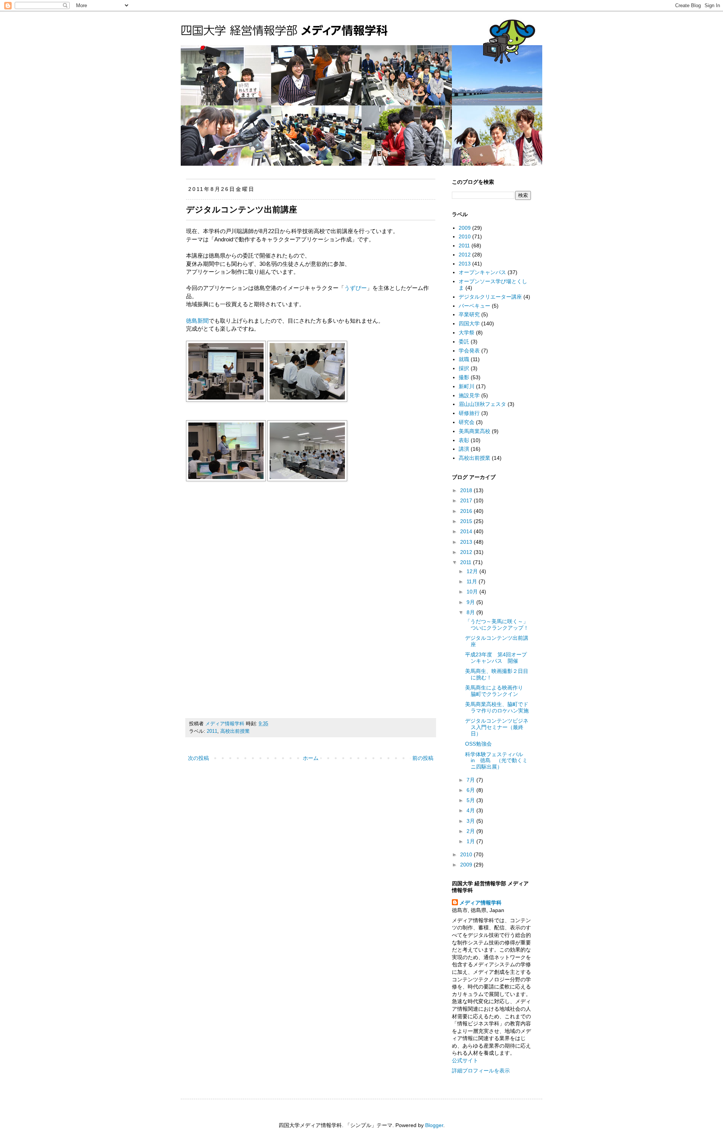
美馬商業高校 (474, 431)
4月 (471, 810)
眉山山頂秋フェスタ (482, 404)
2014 (467, 531)
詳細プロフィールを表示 (481, 1071)
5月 (471, 800)
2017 (467, 500)
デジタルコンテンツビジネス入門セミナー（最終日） (496, 727)
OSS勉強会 (478, 744)
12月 (473, 571)
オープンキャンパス (482, 272)
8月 (471, 612)
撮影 (464, 377)
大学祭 (466, 332)
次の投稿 (198, 758)
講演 (464, 449)
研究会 (466, 422)
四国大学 (469, 323)
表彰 (464, 440)
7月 (471, 780)
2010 (465, 236)
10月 (473, 592)
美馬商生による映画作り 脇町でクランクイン (496, 691)
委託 (464, 342)
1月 (471, 841)
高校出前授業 (235, 731)
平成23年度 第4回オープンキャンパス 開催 (496, 657)
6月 (471, 790)
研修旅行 (469, 413)
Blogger (434, 1125)
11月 (473, 581)
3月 (471, 821)
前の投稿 (422, 758)
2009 (465, 228)
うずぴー (355, 288)
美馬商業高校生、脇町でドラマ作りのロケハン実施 (497, 707)
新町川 (466, 386)
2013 (465, 264)
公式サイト (465, 1060)
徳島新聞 (197, 320)
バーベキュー (474, 306)
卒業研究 (469, 314)
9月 (471, 602)
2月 (471, 831)
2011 (212, 731)
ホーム (311, 758)
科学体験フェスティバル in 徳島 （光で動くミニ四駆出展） (496, 760)
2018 (467, 490)
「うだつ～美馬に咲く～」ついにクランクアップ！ (497, 624)
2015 (467, 521)
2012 (465, 255)
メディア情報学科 (480, 903)
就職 (464, 359)
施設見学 (469, 395)
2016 (467, 511)
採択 (464, 368)
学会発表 (469, 351)
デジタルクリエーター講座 (490, 297)
